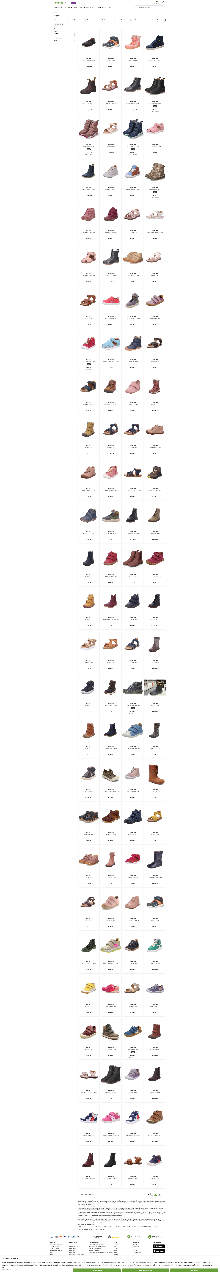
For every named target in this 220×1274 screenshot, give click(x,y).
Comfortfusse (116, 1226)
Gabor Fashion (90, 1229)
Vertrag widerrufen (94, 1250)
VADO (143, 1226)
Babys (55, 29)
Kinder (55, 31)
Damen (56, 33)
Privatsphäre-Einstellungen (76, 1254)
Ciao (89, 1226)
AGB (70, 1245)
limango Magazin (54, 1248)
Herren (56, 36)
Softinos (148, 1226)
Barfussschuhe (100, 1229)
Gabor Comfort (126, 1226)
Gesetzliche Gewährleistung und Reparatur (100, 1252)
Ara (138, 1226)
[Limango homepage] (59, 3)
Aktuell (135, 1245)
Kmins (84, 1226)
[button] (163, 3)
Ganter (109, 1226)
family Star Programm (56, 1245)
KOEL (79, 1226)
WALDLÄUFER (96, 1226)
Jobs (51, 1252)
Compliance (72, 1250)
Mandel (134, 1226)
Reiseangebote (137, 1252)
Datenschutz (72, 1248)
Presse (51, 1254)
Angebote (116, 1245)
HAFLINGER (81, 1229)
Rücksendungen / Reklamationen (97, 1247)
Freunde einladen (54, 1247)
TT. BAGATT (156, 1226)
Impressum (72, 1252)
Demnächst (136, 1247)
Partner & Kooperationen (56, 1250)
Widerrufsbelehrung (74, 1247)
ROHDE (104, 1226)
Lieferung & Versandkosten (96, 1245)
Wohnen (116, 1254)
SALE (55, 40)
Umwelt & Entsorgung (95, 1248)
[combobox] (150, 7)
